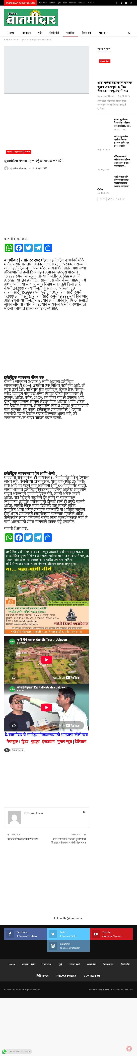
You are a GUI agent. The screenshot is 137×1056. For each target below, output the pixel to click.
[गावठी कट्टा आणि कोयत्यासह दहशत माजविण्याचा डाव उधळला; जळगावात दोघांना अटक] (104, 180)
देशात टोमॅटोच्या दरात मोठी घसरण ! (23, 839)
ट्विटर (24, 741)
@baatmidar (75, 918)
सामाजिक (70, 32)
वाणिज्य (27, 152)
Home (11, 32)
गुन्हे (39, 32)
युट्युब (35, 741)
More (90, 3)
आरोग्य (9, 152)
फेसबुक (12, 741)
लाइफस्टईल (19, 152)
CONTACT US (92, 975)
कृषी (59, 3)
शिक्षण (65, 3)
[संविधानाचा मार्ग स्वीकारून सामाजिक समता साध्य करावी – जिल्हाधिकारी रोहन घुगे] (104, 160)
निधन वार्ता (72, 3)
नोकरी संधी (81, 3)
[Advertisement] (46, 120)
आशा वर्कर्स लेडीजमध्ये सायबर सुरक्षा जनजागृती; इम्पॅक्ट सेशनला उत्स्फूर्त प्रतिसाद (114, 87)
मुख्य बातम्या (43, 3)
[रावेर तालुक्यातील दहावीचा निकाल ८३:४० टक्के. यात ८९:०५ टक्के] (104, 140)
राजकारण (52, 3)
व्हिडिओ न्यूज (42, 975)
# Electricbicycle (18, 750)
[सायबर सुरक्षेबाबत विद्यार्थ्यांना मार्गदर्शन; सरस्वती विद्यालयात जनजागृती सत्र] (104, 123)
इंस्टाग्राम (48, 741)
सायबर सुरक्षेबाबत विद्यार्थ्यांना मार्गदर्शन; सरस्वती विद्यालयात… (122, 122)
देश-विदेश (125, 964)
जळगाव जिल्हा (104, 61)
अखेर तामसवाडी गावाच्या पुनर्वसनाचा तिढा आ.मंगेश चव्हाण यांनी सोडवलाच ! (68, 841)
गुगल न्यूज (64, 741)
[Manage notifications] (129, 1048)
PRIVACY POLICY (66, 975)
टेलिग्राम (80, 741)
